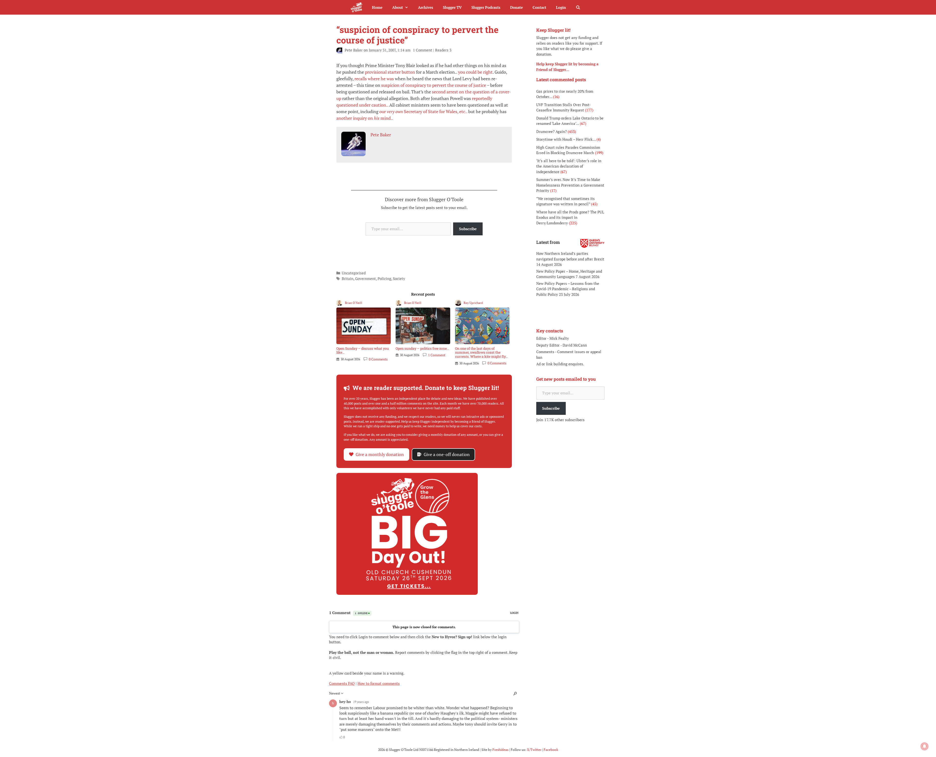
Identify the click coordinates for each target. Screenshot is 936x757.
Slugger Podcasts (485, 7)
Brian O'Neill (353, 303)
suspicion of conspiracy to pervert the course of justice (433, 85)
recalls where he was (374, 78)
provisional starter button (390, 72)
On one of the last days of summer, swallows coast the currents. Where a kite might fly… (481, 352)
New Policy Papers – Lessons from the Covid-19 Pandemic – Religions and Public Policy (567, 289)
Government (365, 278)
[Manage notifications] (924, 746)
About (397, 7)
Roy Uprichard (473, 303)
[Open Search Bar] (578, 7)
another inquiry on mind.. (364, 118)
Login (561, 7)
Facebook (551, 749)
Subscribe (468, 228)
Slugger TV (452, 7)
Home (377, 7)
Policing (384, 278)
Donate (516, 7)
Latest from (548, 242)
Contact (539, 7)
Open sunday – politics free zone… (422, 348)
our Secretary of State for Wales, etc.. (423, 111)
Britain (347, 278)
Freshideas (500, 749)
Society (399, 278)
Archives (425, 7)
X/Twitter (534, 749)
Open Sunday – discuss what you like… (362, 350)
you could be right (475, 72)
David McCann (575, 345)
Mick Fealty (559, 338)
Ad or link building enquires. (560, 363)
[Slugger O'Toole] (358, 7)
